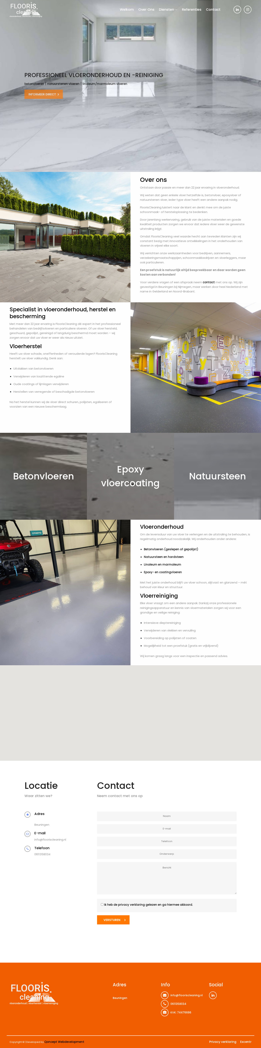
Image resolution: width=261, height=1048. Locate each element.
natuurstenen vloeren (63, 83)
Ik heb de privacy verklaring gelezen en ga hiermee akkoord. (148, 905)
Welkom (127, 9)
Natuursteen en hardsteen (164, 557)
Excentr (245, 1042)
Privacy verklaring (222, 1042)
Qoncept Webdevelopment (64, 1042)
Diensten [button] (166, 9)
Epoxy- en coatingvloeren (163, 572)
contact (209, 282)
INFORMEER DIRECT (42, 93)
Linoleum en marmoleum (162, 564)
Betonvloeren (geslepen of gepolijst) (171, 549)
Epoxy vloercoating (130, 476)
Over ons (146, 9)
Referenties (191, 9)
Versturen (112, 920)
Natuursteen (217, 476)
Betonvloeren (43, 476)
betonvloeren (34, 83)
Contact (213, 9)
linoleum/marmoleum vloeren (105, 83)
